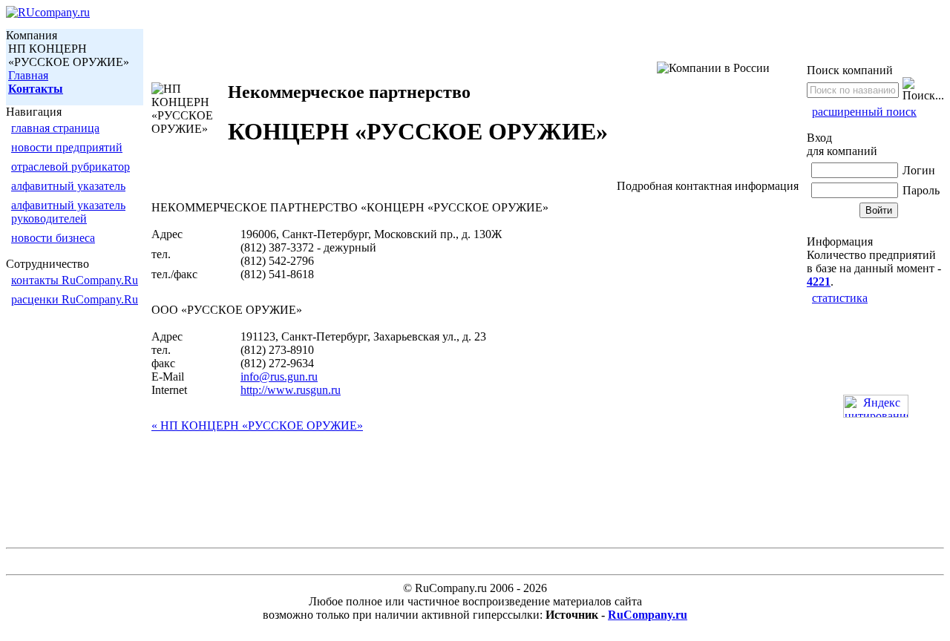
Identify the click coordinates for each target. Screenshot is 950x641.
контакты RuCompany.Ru (74, 280)
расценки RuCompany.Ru (74, 299)
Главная (28, 75)
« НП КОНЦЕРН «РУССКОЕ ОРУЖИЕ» (257, 425)
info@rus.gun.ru (279, 376)
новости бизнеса (53, 237)
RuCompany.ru (647, 614)
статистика (840, 298)
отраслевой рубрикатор (70, 166)
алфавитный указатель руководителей (68, 212)
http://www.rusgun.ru (290, 390)
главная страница (55, 128)
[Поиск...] (923, 89)
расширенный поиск (864, 111)
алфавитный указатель (68, 186)
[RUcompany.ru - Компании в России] (48, 12)
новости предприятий (66, 147)
